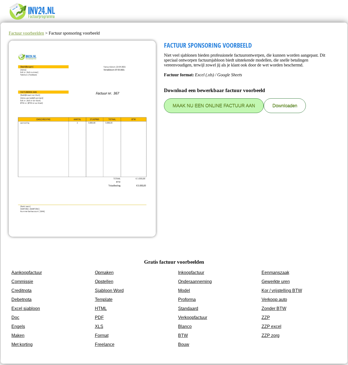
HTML (101, 308)
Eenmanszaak (275, 272)
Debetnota (21, 299)
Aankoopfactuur (26, 272)
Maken (17, 335)
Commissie (22, 281)
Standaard (188, 308)
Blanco (185, 326)
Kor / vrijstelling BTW (282, 290)
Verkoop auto (274, 299)
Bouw (183, 344)
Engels (18, 326)
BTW (183, 335)
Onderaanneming (195, 281)
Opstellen (104, 281)
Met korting (22, 344)
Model (184, 290)
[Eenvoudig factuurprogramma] (36, 20)
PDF (99, 317)
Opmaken (104, 272)
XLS (99, 326)
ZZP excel (271, 326)
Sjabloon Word (109, 290)
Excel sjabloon (25, 308)
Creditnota (21, 290)
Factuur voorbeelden (26, 33)
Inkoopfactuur (191, 272)
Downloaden (284, 105)
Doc (15, 317)
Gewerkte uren (276, 281)
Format (101, 335)
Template (104, 299)
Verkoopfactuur (192, 317)
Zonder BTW (274, 308)
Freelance (104, 344)
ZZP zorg (270, 335)
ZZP (266, 317)
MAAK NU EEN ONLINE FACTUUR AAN (214, 105)
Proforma (187, 299)
